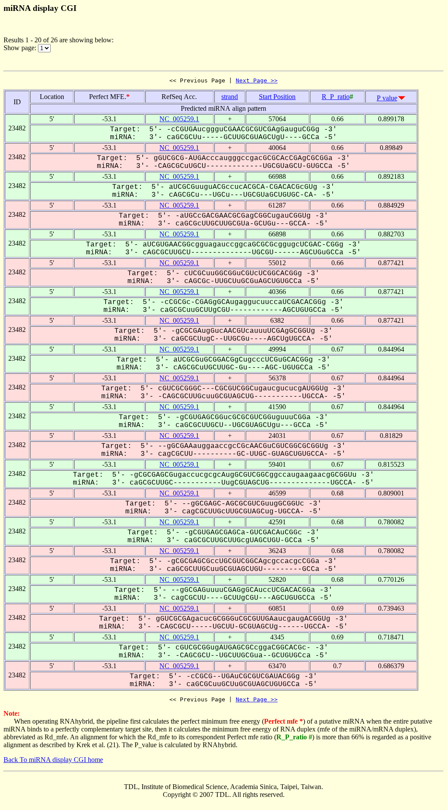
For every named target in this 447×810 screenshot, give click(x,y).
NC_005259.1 (179, 119)
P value (387, 98)
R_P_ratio (336, 96)
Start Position (277, 96)
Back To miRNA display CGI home (53, 759)
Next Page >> (257, 80)
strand (229, 96)
